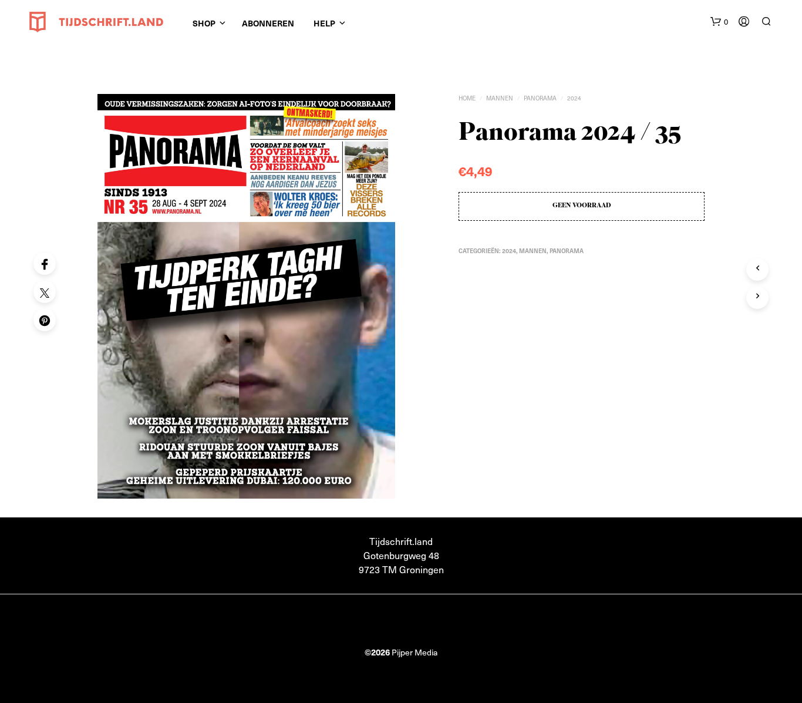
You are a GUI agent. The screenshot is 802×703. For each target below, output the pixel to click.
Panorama (540, 97)
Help (324, 23)
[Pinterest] (44, 320)
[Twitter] (44, 292)
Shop (204, 23)
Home (467, 97)
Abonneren (268, 23)
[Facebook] (44, 264)
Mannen (499, 97)
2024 (574, 97)
